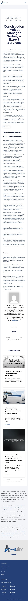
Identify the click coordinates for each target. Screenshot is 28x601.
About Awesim (4, 563)
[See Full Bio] (19, 320)
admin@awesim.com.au (6, 582)
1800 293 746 (4, 579)
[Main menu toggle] (25, 2)
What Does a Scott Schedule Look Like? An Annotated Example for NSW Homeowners (13, 411)
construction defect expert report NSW (14, 507)
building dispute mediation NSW (8, 509)
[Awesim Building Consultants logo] (4, 2)
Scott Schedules (4, 568)
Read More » (7, 385)
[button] (12, 332)
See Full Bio (14, 320)
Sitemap (2, 574)
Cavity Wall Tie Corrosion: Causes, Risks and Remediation (13, 373)
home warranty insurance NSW (14, 533)
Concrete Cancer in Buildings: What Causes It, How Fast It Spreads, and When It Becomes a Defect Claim (13, 459)
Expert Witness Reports (5, 566)
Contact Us (3, 571)
